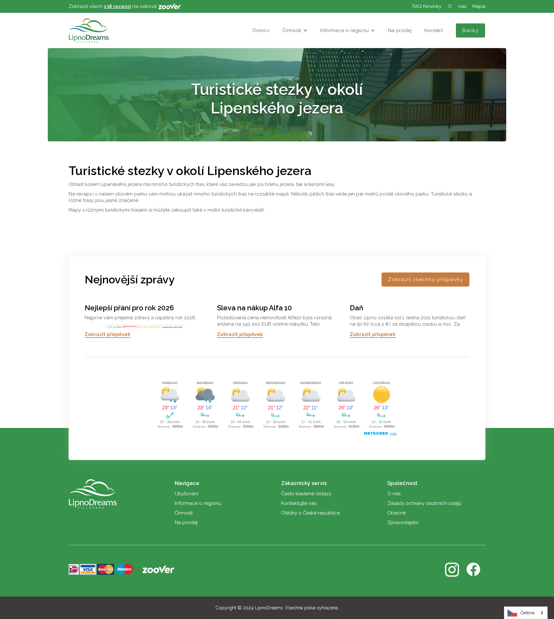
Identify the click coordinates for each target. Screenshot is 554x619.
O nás (393, 494)
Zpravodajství (402, 522)
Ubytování (186, 494)
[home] (89, 30)
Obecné (396, 513)
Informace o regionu (344, 30)
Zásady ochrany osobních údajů (424, 503)
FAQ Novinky (427, 6)
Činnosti (291, 30)
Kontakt (433, 30)
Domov (261, 30)
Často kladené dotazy (306, 494)
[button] (295, 30)
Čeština (527, 612)
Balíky (470, 30)
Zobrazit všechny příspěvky (425, 279)
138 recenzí (117, 6)
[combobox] (526, 612)
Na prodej (400, 30)
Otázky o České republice (310, 513)
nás (462, 6)
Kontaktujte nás (298, 503)
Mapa (479, 6)
